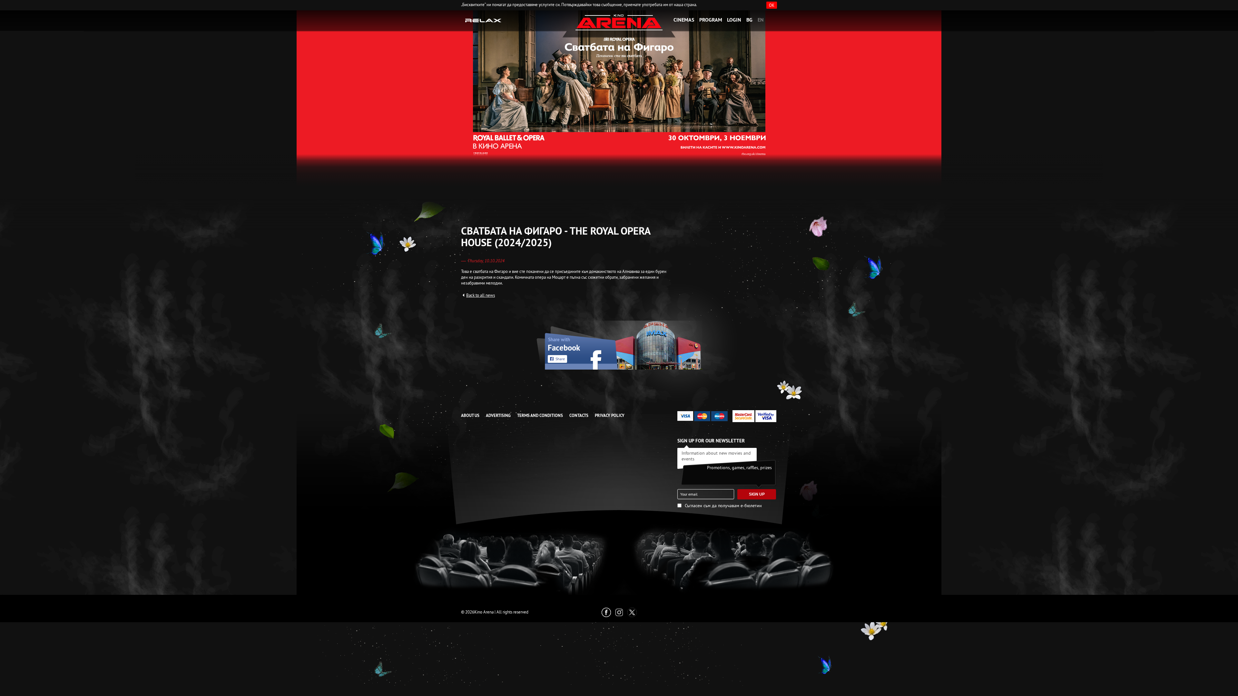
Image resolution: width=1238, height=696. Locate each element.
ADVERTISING (498, 415)
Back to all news (480, 295)
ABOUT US (470, 415)
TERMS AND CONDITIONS (540, 415)
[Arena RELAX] (483, 20)
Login (734, 19)
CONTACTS (578, 415)
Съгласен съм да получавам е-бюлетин (723, 505)
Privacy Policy (609, 415)
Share (560, 358)
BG (749, 19)
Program (710, 19)
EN (761, 19)
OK (771, 5)
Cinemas (683, 19)
